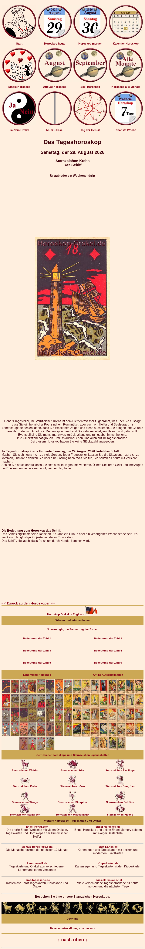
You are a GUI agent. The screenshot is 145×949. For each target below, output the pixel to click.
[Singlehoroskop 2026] (19, 81)
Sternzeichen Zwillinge (120, 770)
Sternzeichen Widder (25, 770)
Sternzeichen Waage (25, 802)
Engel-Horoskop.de (108, 826)
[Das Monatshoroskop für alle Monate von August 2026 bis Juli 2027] (126, 81)
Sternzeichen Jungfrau (120, 786)
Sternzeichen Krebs (25, 786)
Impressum (88, 928)
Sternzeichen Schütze (120, 802)
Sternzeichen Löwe (72, 786)
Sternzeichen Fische (120, 814)
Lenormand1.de (37, 863)
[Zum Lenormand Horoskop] (37, 749)
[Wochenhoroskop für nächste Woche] (126, 124)
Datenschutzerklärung (64, 928)
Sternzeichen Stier (72, 770)
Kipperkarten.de (108, 863)
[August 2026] (55, 81)
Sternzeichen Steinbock (25, 814)
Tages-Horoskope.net (108, 879)
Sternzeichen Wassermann (72, 814)
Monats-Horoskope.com (37, 846)
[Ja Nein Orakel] (19, 124)
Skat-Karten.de (108, 846)
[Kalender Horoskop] (126, 37)
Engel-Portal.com (37, 826)
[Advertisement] (72, 207)
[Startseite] (19, 37)
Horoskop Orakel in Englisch (66, 614)
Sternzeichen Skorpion (72, 802)
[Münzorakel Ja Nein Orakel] (55, 124)
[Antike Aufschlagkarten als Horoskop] (107, 749)
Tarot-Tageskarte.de (37, 879)
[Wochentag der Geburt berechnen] (90, 124)
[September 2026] (90, 81)
